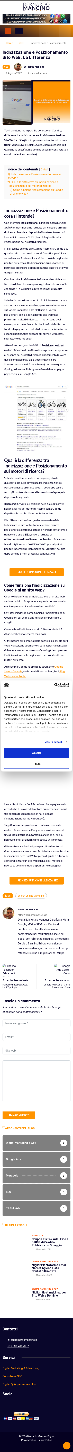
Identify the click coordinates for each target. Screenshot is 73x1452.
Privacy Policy (28, 1440)
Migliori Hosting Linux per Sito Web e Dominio (49, 1293)
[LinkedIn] (55, 30)
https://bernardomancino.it (32, 915)
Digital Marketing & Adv (45, 1261)
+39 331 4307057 (18, 1346)
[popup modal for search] (64, 31)
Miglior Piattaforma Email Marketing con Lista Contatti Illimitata (49, 1268)
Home (9, 43)
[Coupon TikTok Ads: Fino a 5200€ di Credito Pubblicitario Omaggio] (15, 1242)
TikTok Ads (37, 1236)
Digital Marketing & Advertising (21, 1368)
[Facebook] (44, 30)
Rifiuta (36, 763)
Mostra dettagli (53, 741)
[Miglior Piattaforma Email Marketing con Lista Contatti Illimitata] (15, 1268)
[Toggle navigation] (8, 31)
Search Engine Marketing (31, 895)
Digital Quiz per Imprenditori (19, 1384)
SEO (22, 43)
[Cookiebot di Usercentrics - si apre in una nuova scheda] (54, 685)
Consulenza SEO (12, 1376)
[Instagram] (49, 30)
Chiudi (44, 169)
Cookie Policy (45, 1440)
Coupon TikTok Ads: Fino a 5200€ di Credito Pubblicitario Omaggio (50, 1242)
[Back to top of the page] (67, 1446)
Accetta (36, 752)
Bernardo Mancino (34, 66)
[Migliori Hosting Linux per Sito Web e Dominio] (15, 1294)
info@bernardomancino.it (22, 1339)
